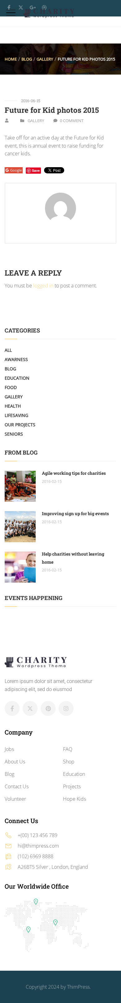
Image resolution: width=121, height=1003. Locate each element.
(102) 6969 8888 (35, 856)
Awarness (16, 359)
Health (13, 406)
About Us (15, 761)
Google (16, 170)
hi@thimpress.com (38, 845)
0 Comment (71, 120)
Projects (72, 786)
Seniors (14, 434)
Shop (68, 761)
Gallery (45, 59)
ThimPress (78, 986)
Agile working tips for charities (74, 473)
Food (11, 387)
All (8, 350)
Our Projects (20, 425)
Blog (26, 59)
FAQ (67, 749)
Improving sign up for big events (75, 513)
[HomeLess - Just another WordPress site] (48, 13)
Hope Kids (74, 798)
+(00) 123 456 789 (37, 835)
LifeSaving (16, 415)
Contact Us (17, 786)
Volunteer (15, 798)
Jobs (9, 749)
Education (17, 378)
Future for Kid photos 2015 (52, 110)
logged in (43, 285)
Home (11, 59)
